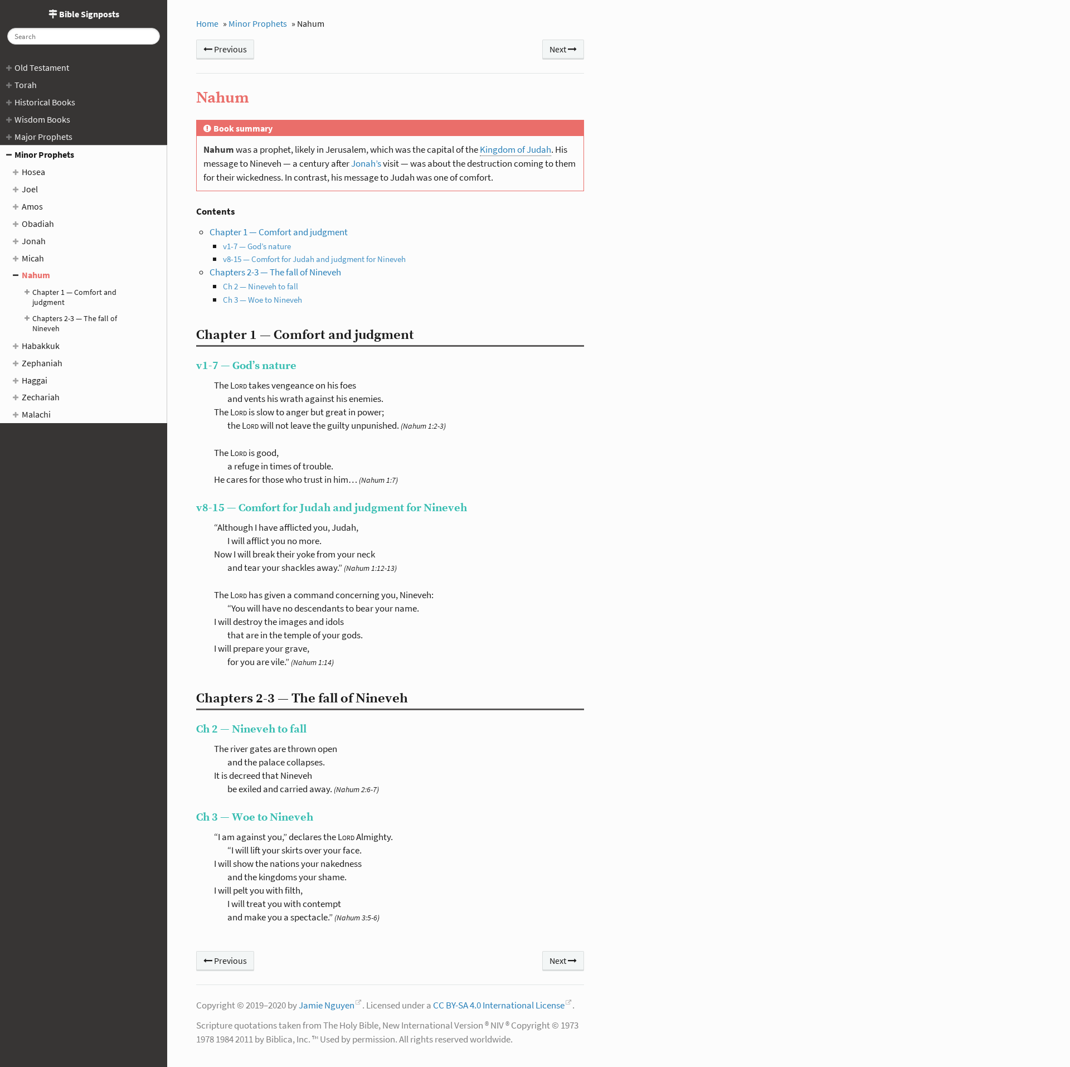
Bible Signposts (88, 14)
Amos (32, 206)
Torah (25, 84)
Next (558, 49)
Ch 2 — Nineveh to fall (260, 286)
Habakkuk (41, 345)
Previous (229, 49)
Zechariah (41, 396)
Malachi (36, 414)
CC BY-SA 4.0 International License (499, 1005)
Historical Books (44, 102)
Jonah (34, 240)
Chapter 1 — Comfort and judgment (74, 297)
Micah (33, 258)
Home (207, 23)
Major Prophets (43, 136)
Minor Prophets (44, 154)
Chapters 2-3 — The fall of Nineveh (74, 323)
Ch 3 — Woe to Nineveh (262, 299)
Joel (30, 189)
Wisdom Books (42, 119)
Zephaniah (42, 362)
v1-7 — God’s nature (257, 246)
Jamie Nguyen (326, 1005)
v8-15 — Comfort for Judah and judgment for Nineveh (314, 259)
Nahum (36, 274)
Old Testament (41, 67)
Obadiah (38, 223)
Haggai (34, 380)
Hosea (33, 171)
